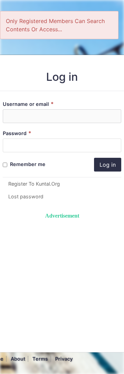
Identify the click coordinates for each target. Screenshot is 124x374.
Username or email (28, 104)
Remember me (27, 164)
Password (17, 133)
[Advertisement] (62, 282)
